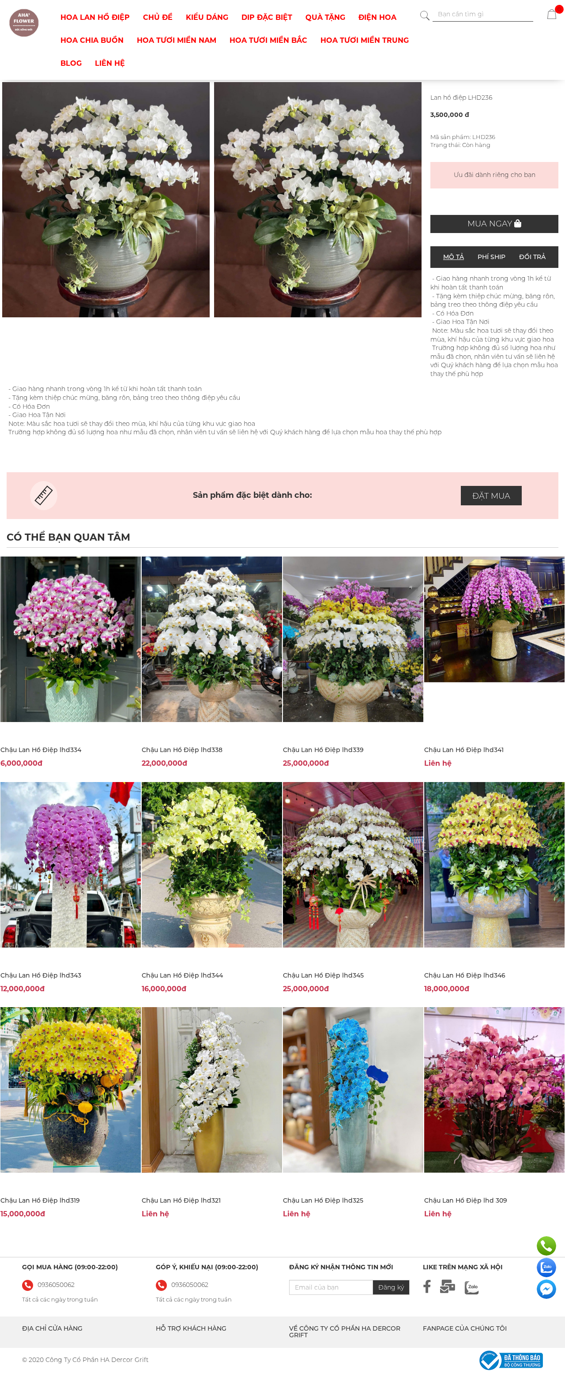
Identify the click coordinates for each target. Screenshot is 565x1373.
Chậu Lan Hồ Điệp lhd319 (40, 1200)
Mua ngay (490, 224)
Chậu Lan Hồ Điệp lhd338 (182, 750)
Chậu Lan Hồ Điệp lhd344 (182, 975)
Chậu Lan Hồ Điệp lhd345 (323, 975)
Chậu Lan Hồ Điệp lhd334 (40, 750)
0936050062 (189, 1285)
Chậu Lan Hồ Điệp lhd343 (40, 975)
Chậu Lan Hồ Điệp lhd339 (323, 750)
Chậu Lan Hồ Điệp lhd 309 (465, 1200)
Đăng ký (391, 1287)
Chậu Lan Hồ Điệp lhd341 (464, 750)
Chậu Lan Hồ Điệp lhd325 (323, 1200)
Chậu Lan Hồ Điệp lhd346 (464, 975)
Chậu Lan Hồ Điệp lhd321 (181, 1200)
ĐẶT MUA (491, 496)
